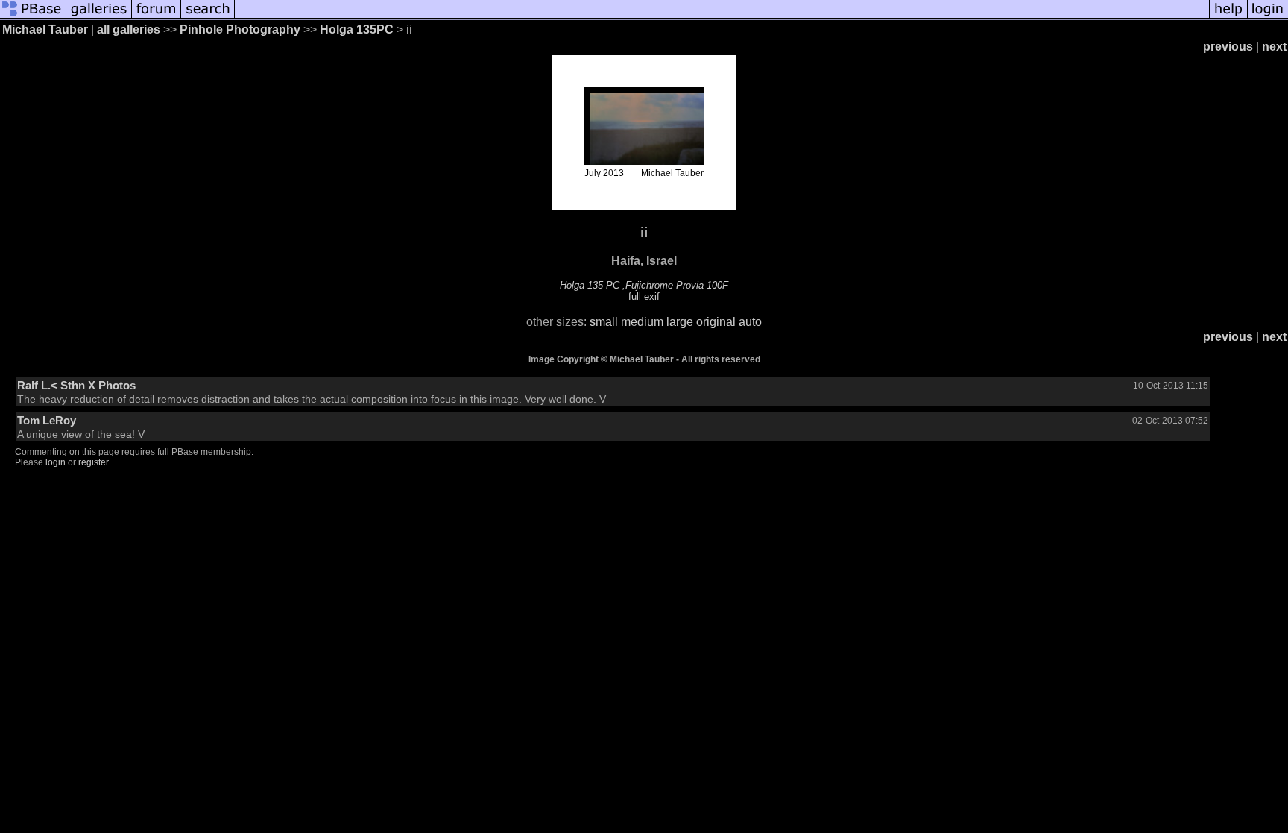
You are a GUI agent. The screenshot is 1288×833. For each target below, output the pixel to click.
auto (750, 321)
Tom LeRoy (46, 420)
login (55, 462)
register (93, 462)
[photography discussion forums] (156, 16)
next (1274, 46)
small (604, 321)
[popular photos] (722, 16)
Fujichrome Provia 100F (676, 285)
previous (1228, 46)
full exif (644, 296)
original (716, 321)
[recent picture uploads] (99, 16)
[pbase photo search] (208, 16)
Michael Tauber (45, 29)
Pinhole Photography (240, 29)
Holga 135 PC (589, 285)
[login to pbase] (1268, 16)
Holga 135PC (358, 29)
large (679, 321)
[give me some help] (1228, 16)
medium (642, 321)
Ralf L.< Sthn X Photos (76, 385)
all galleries (128, 29)
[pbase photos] (33, 16)
